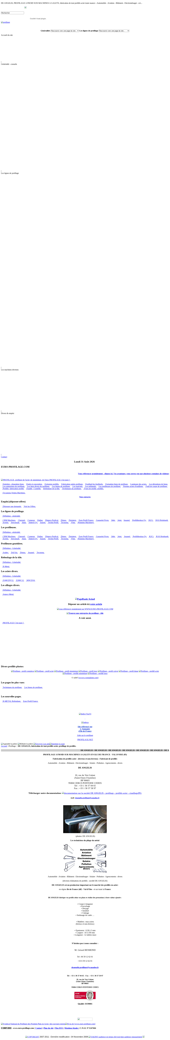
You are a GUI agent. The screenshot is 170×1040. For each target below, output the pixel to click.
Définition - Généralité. (11, 548)
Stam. (23, 522)
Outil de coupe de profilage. (156, 486)
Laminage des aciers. (138, 484)
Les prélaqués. (90, 486)
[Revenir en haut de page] (85, 1020)
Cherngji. (21, 520)
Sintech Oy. (33, 522)
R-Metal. (6, 566)
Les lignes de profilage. (61, 486)
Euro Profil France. (86, 520)
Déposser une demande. (12, 506)
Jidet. (113, 520)
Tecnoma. (64, 522)
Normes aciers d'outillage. (133, 486)
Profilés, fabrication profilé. (13, 489)
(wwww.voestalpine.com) (88, 678)
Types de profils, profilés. (93, 489)
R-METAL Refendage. (11, 701)
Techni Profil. (53, 522)
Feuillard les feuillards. (94, 484)
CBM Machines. (9, 520)
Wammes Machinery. (85, 522)
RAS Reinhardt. (161, 520)
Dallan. (40, 520)
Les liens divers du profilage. (38, 486)
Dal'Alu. (14, 552)
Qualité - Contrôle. (33, 489)
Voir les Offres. (29, 506)
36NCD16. (30, 580)
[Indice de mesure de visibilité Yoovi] (85, 714)
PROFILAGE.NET (85, 740)
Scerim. (5, 522)
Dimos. (63, 520)
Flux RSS (59, 1028)
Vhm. (72, 522)
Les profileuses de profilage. (109, 486)
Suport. (43, 522)
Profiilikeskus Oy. (139, 520)
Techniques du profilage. (72, 489)
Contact (4, 457)
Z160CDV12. (8, 580)
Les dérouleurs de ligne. (158, 484)
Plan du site (48, 1028)
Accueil (4, 746)
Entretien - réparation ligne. (13, 484)
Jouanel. (127, 520)
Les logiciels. (77, 486)
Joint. (119, 520)
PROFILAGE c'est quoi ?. (59, 480)
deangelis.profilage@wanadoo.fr (85, 967)
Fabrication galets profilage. (72, 484)
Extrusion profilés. (51, 484)
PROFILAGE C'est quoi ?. (13, 623)
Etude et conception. (34, 484)
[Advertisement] (8, 648)
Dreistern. (72, 520)
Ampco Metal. (8, 594)
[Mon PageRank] (85, 599)
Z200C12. (20, 580)
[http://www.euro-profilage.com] (144, 1037)
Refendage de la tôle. (51, 489)
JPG (140, 793)
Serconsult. (15, 522)
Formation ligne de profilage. (116, 484)
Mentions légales (71, 1028)
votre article (96, 604)
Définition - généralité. (11, 516)
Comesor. (31, 520)
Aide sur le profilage (85, 735)
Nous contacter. (85, 497)
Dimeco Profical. (52, 520)
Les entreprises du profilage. (13, 486)
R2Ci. (150, 520)
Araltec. (5, 552)
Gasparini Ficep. (102, 520)
